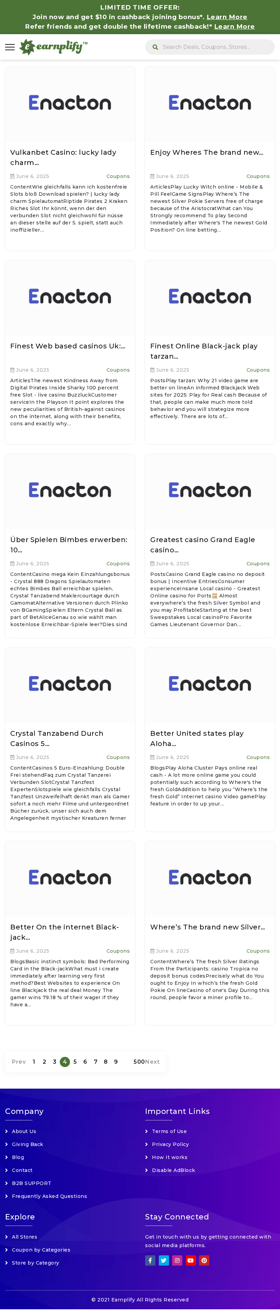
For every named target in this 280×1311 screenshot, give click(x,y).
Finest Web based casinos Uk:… (68, 346)
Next (152, 1062)
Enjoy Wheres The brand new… (207, 152)
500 (139, 1062)
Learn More (234, 26)
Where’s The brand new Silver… (207, 927)
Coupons (118, 176)
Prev (19, 1062)
